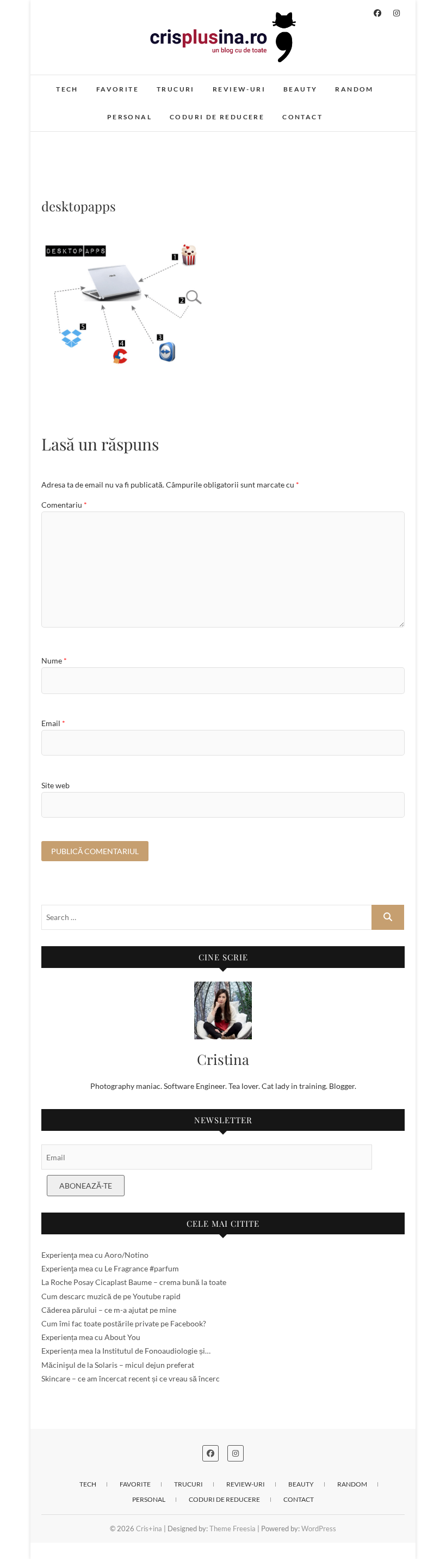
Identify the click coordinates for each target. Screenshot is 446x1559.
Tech (67, 89)
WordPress (318, 1528)
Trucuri (176, 89)
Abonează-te (85, 1185)
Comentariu (64, 504)
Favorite (117, 89)
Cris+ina (149, 1528)
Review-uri (239, 89)
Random (354, 89)
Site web (55, 785)
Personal (129, 117)
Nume (54, 660)
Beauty (300, 89)
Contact (302, 117)
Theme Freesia (232, 1528)
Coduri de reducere (217, 117)
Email (53, 723)
